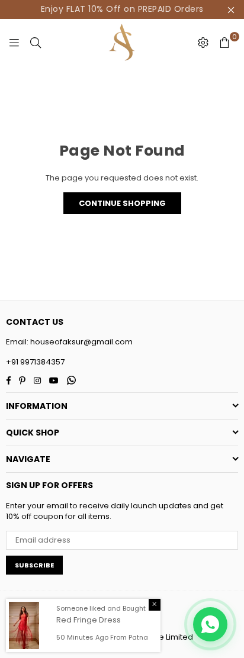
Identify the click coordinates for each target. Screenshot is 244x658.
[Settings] (203, 42)
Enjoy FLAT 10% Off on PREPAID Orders (122, 9)
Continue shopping (122, 203)
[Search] (35, 42)
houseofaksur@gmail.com (80, 341)
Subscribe (34, 565)
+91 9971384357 (35, 361)
